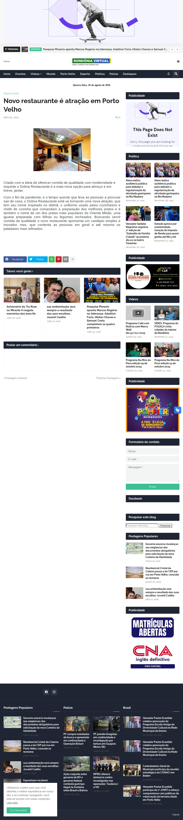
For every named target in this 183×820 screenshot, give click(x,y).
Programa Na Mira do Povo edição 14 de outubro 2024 (166, 363)
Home (7, 61)
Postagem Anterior (16, 378)
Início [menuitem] (7, 74)
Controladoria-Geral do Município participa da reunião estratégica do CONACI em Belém (161, 771)
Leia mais (12, 802)
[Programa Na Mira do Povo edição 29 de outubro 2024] (138, 349)
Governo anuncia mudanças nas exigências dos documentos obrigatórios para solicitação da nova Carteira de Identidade (161, 551)
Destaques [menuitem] (129, 74)
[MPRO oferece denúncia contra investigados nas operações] (106, 763)
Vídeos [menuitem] (35, 74)
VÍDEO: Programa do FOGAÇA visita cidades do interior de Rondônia (166, 328)
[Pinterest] (59, 259)
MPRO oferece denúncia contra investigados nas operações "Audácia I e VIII (105, 781)
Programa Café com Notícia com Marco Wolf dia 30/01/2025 (137, 328)
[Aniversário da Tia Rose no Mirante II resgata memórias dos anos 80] (22, 290)
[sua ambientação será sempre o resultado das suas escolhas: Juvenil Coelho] (62, 290)
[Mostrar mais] (73, 259)
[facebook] (178, 61)
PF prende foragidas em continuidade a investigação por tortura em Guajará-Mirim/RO (105, 741)
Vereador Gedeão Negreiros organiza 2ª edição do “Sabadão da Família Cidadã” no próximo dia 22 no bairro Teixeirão (138, 233)
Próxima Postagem (108, 378)
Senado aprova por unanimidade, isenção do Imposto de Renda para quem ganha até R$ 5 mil (166, 230)
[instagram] (54, 692)
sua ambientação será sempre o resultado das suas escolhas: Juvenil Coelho (61, 312)
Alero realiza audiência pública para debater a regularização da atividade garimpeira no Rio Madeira (138, 188)
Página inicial (11, 93)
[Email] (66, 259)
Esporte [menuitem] (85, 74)
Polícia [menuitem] (114, 74)
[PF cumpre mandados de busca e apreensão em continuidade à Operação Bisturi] (76, 723)
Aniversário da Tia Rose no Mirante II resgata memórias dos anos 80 (22, 310)
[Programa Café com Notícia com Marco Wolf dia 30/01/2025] (138, 313)
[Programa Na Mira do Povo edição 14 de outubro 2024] (166, 349)
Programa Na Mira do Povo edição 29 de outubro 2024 (138, 363)
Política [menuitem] (100, 74)
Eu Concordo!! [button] (18, 810)
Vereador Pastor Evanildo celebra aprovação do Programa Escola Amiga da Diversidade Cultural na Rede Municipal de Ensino (160, 724)
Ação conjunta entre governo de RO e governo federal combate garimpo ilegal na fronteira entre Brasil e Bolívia (75, 782)
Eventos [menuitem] (20, 74)
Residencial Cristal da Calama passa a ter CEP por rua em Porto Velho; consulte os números (162, 573)
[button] (172, 49)
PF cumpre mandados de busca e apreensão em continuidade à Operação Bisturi (76, 739)
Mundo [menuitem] (50, 74)
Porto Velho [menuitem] (67, 74)
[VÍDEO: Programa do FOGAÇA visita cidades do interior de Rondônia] (166, 313)
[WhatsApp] (52, 259)
